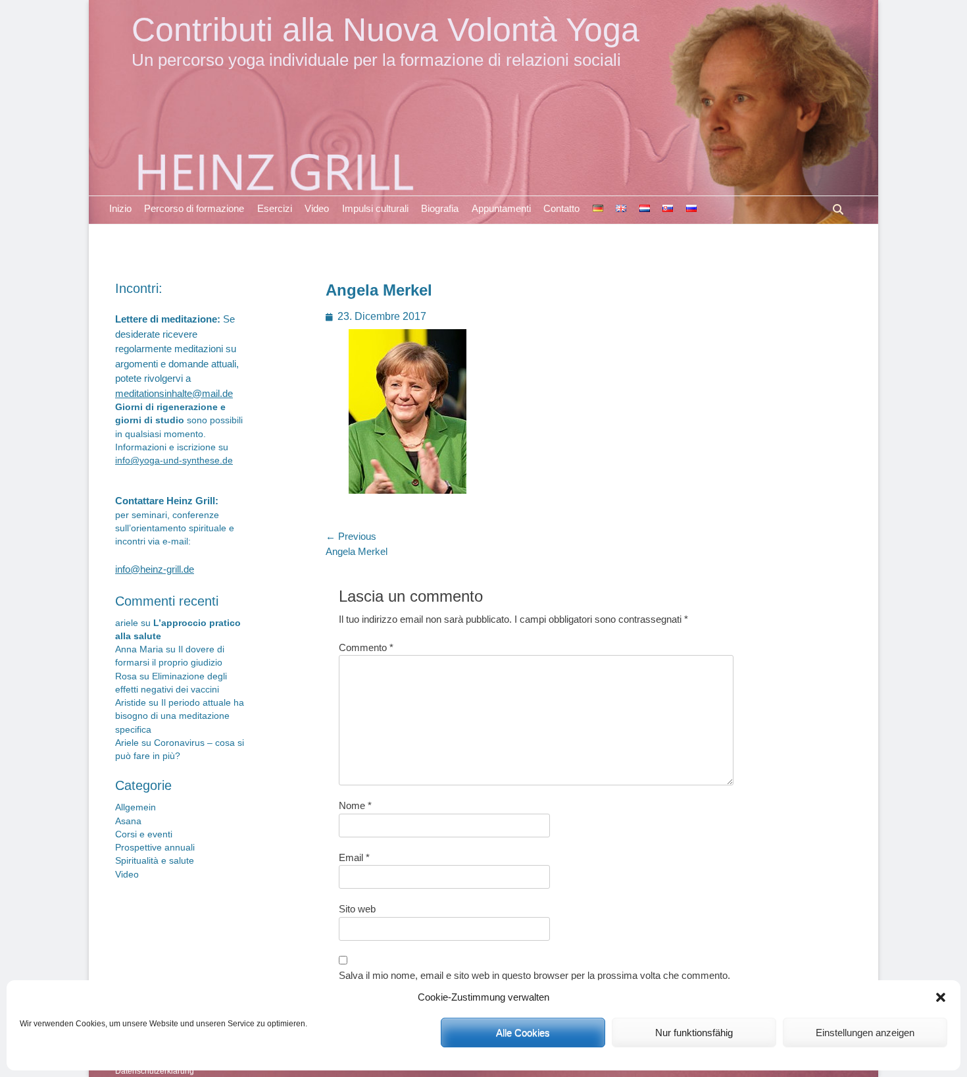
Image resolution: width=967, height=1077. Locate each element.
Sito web (357, 908)
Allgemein (135, 807)
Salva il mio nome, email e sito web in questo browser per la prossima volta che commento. (534, 975)
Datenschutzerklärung (154, 1071)
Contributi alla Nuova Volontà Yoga (385, 29)
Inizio (120, 208)
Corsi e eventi (143, 834)
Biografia (440, 208)
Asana (128, 821)
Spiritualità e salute (154, 861)
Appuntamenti (501, 208)
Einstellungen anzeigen (865, 1032)
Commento (366, 647)
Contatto (561, 208)
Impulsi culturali (375, 208)
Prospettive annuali (155, 848)
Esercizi (274, 208)
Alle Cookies (523, 1032)
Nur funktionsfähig (694, 1032)
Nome (355, 805)
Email (354, 857)
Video (317, 208)
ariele (126, 623)
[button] (940, 997)
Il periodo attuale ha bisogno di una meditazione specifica (179, 716)
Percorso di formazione (194, 208)
